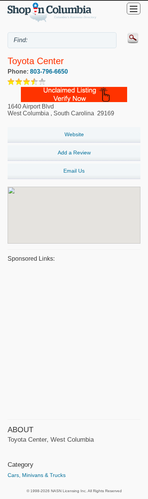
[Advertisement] (74, 340)
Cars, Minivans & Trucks (37, 475)
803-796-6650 (49, 71)
